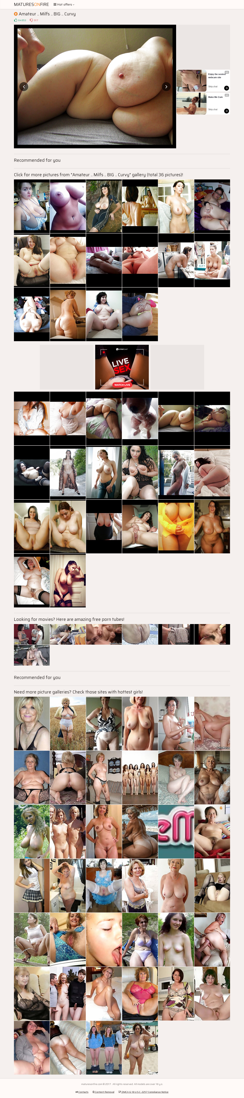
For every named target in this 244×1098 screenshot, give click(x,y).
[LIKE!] (15, 20)
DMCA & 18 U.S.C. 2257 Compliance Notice (144, 1092)
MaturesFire (31, 4)
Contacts (83, 1092)
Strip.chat (212, 86)
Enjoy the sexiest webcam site (217, 76)
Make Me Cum (215, 97)
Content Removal (104, 1092)
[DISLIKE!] (31, 20)
